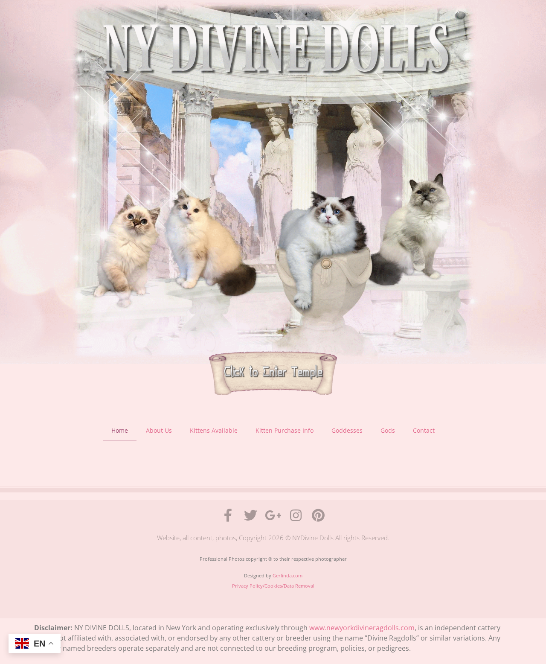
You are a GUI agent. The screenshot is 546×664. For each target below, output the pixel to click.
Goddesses (347, 430)
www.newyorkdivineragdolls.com (362, 627)
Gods (387, 430)
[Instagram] (295, 515)
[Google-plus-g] (273, 515)
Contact (424, 430)
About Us (159, 430)
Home (119, 430)
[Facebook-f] (228, 515)
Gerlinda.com (287, 575)
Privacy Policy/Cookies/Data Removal (273, 585)
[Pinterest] (318, 515)
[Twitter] (250, 515)
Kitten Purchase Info (285, 430)
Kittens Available (214, 430)
